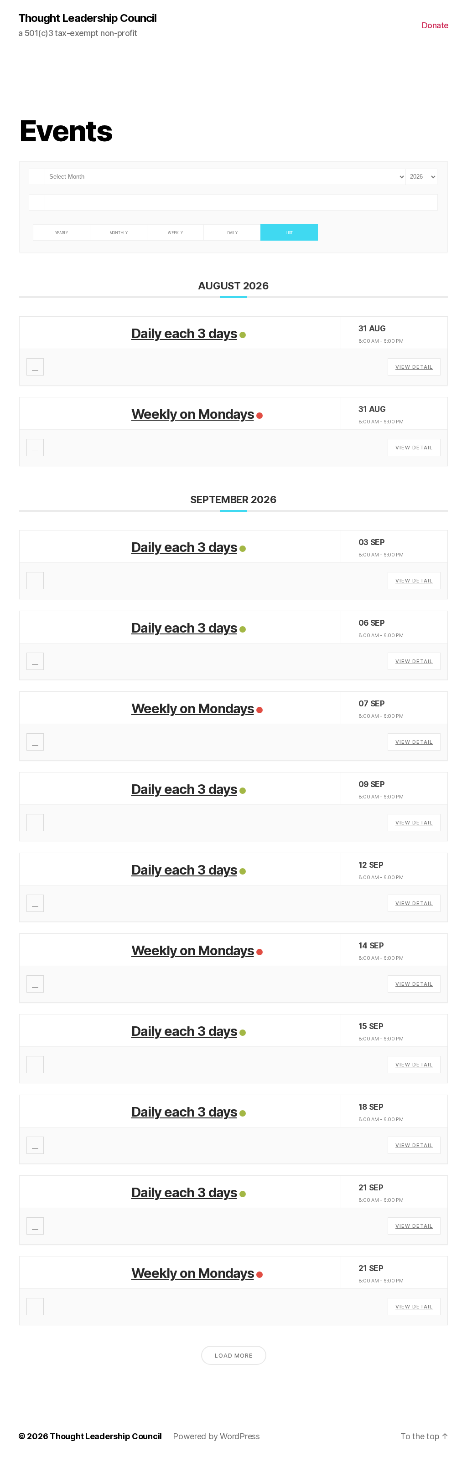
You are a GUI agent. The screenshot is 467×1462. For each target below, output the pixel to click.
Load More (234, 1355)
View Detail (414, 367)
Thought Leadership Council (87, 18)
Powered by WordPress (216, 1436)
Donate (435, 25)
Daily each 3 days (184, 333)
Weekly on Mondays (192, 414)
